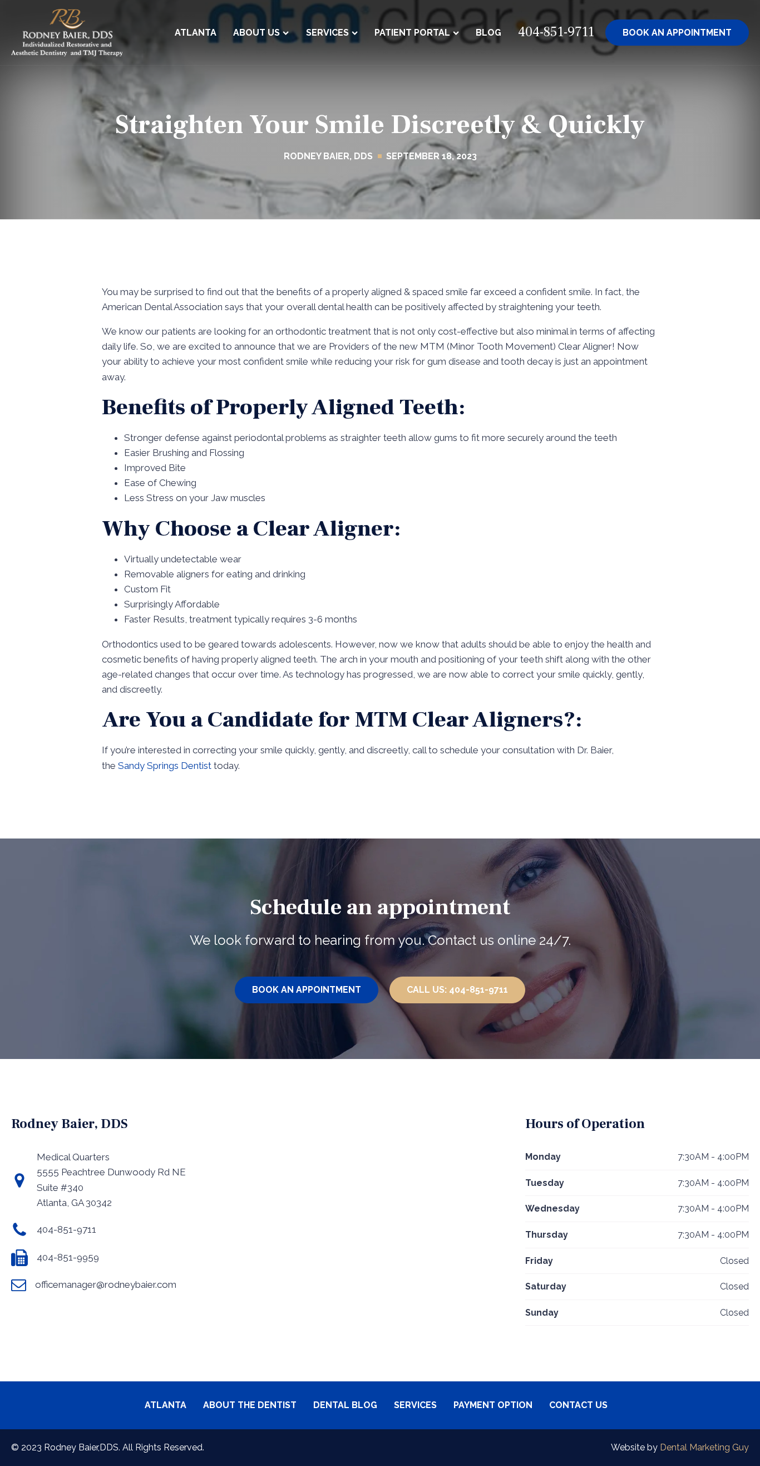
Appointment (677, 32)
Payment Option (492, 1405)
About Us (256, 32)
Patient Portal (412, 32)
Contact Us (578, 1405)
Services (327, 32)
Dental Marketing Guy (704, 1447)
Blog (488, 32)
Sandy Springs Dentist (164, 765)
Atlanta (195, 32)
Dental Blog (345, 1405)
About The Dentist (250, 1405)
